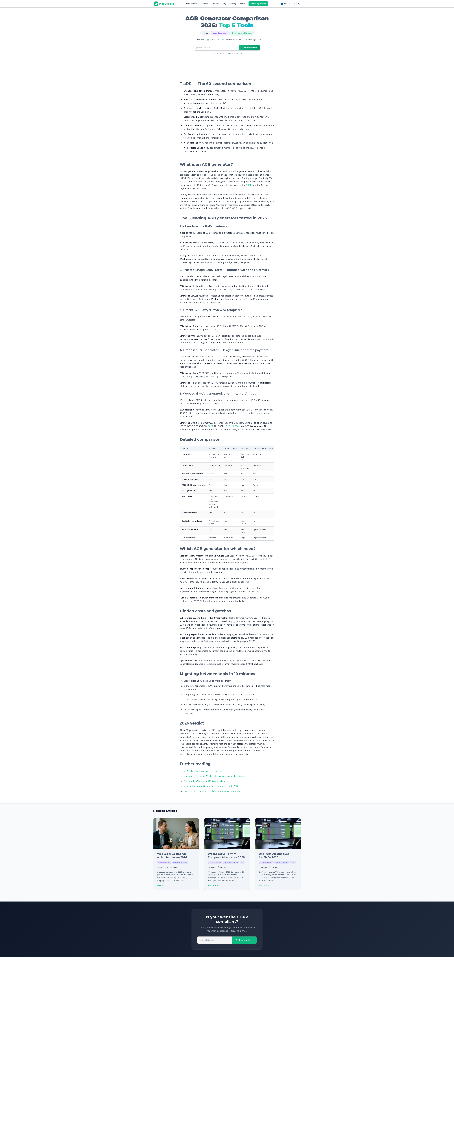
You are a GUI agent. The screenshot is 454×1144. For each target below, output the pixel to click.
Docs (242, 3)
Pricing (233, 3)
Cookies (215, 3)
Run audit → (246, 940)
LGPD (227, 426)
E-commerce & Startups (242, 33)
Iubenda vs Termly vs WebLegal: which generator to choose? (214, 776)
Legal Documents (220, 33)
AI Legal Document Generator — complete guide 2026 (210, 786)
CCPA (210, 426)
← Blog (205, 33)
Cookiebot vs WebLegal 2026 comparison (204, 781)
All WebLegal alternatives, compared (202, 771)
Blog (224, 3)
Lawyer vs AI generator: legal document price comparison (212, 791)
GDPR (248, 185)
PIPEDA (235, 426)
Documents (191, 3)
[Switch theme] (299, 4)
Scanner (204, 3)
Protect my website (258, 3)
